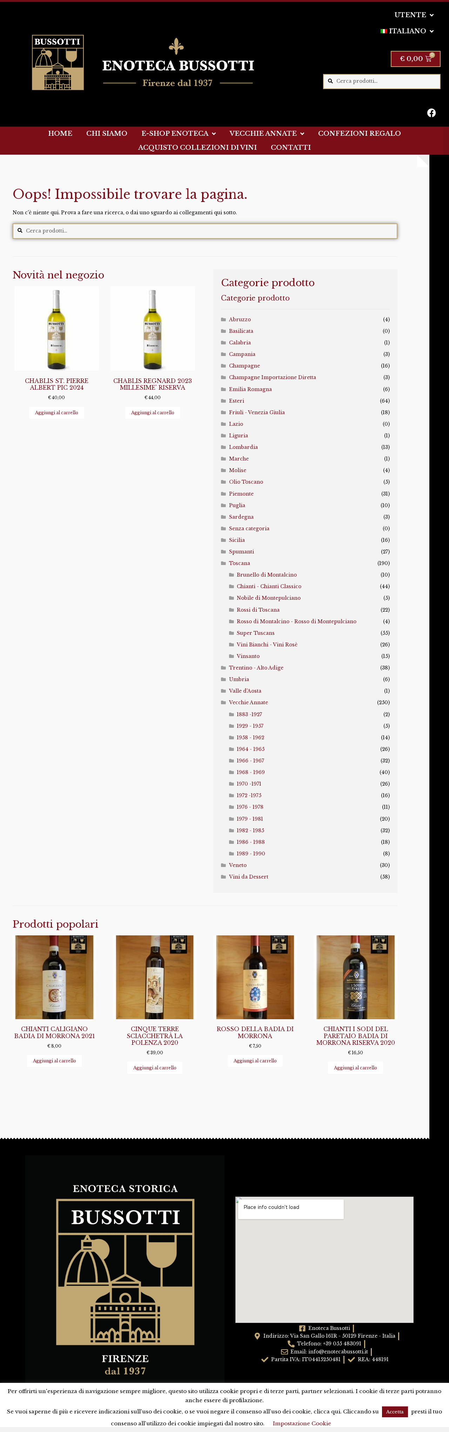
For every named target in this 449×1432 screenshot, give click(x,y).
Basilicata (241, 331)
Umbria (239, 680)
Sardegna (241, 517)
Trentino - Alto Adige (256, 668)
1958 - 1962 (250, 738)
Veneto (238, 865)
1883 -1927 (249, 715)
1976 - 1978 (250, 807)
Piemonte (241, 494)
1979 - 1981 (250, 819)
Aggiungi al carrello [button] (56, 412)
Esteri (236, 401)
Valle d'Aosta (245, 691)
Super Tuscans (256, 633)
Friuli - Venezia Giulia (257, 413)
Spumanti (241, 552)
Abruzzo (240, 320)
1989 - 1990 (251, 854)
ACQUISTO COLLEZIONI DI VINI (197, 148)
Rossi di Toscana (258, 610)
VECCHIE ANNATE (263, 133)
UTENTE (410, 15)
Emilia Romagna (250, 389)
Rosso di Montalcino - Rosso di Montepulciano (296, 622)
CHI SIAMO (106, 133)
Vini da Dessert (248, 877)
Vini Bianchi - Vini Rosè (267, 645)
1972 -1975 (249, 796)
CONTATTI (291, 148)
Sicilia (237, 540)
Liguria (238, 436)
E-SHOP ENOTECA (174, 133)
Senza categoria (249, 529)
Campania (242, 354)
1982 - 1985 (250, 831)
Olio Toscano (246, 482)
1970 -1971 (249, 784)
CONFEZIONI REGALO (359, 133)
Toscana (239, 563)
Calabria (240, 343)
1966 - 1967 (250, 761)
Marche (239, 459)
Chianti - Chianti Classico (269, 587)
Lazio (236, 424)
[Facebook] (432, 112)
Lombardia (243, 447)
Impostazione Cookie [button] (302, 1423)
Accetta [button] (395, 1412)
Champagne (244, 366)
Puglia (237, 506)
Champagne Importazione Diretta (272, 378)
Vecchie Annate (248, 703)
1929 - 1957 (250, 726)
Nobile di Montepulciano (269, 598)
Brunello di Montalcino (267, 575)
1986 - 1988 (251, 842)
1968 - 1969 (251, 772)
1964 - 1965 (250, 749)
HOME (60, 133)
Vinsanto (248, 656)
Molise (237, 470)
